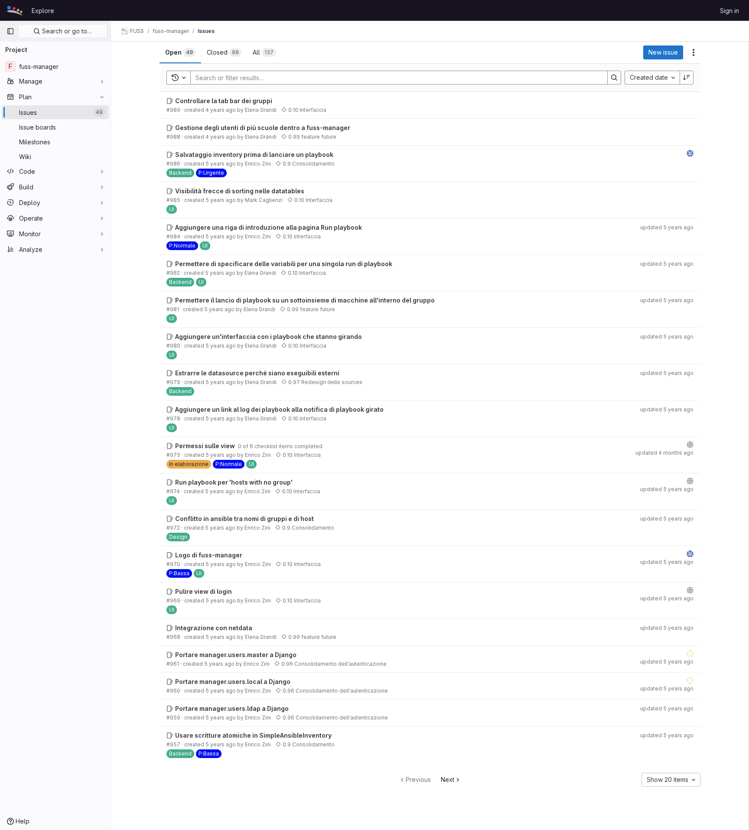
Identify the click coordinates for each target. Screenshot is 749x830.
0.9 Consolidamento (309, 163)
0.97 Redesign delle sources (325, 382)
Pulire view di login (203, 591)
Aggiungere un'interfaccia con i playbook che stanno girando (268, 336)
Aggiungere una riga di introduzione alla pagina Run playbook (268, 227)
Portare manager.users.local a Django (232, 681)
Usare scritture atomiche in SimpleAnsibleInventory (253, 735)
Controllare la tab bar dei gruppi (223, 100)
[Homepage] (15, 10)
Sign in (729, 10)
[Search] (614, 78)
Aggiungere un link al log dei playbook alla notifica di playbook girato (279, 409)
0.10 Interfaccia (307, 110)
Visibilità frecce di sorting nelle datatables (239, 191)
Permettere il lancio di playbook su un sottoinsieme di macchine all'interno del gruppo (305, 300)
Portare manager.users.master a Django (235, 654)
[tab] (180, 52)
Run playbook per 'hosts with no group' (234, 482)
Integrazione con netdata (213, 627)
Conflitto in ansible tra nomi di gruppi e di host (244, 518)
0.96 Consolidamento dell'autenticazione (334, 664)
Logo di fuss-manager (208, 555)
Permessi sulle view (205, 445)
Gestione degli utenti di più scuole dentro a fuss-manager (262, 127)
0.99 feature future (312, 136)
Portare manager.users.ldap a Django (232, 708)
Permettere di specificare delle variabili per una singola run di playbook (283, 263)
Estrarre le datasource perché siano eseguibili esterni (257, 373)
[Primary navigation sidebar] (10, 31)
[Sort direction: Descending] (687, 78)
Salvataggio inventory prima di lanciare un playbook (254, 154)
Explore (43, 10)
